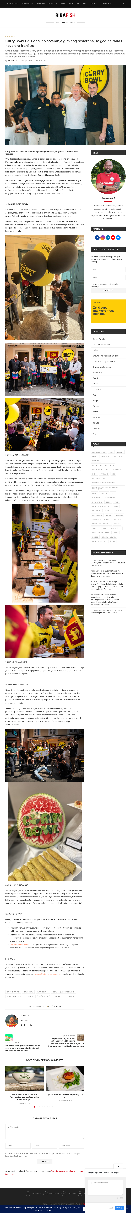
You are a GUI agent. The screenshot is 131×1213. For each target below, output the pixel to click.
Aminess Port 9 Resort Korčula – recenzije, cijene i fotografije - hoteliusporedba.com (104, 597)
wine (116, 533)
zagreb (95, 537)
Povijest (105, 4)
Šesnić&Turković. (43, 996)
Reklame (96, 417)
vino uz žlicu (116, 528)
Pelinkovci (74, 4)
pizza (116, 506)
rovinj (108, 515)
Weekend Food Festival (101, 533)
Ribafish (11, 60)
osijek (108, 502)
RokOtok (52, 4)
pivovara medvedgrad (100, 506)
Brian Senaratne (13, 992)
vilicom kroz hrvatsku (101, 524)
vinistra (95, 528)
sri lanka (58, 996)
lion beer (29, 996)
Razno (94, 4)
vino (104, 528)
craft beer (105, 456)
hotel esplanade (98, 478)
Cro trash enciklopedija (102, 344)
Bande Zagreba (99, 339)
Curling (95, 350)
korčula (104, 493)
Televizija (96, 428)
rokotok (118, 511)
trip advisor (70, 996)
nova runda (97, 502)
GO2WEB (84, 1204)
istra (94, 493)
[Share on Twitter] (54, 1006)
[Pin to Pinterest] (57, 1006)
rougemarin (97, 515)
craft (94, 456)
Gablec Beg (12, 4)
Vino (85, 4)
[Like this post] (49, 1006)
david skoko (118, 456)
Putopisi (41, 4)
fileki (94, 474)
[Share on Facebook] (52, 1006)
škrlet (112, 541)
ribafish (107, 511)
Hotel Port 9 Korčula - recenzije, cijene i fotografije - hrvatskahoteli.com (107, 582)
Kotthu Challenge (14, 996)
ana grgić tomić (98, 452)
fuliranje (104, 474)
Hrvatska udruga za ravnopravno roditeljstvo (105, 488)
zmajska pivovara (109, 537)
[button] (9, 1086)
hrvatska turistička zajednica (103, 483)
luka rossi (96, 497)
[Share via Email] (60, 1006)
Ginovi (95, 378)
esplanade (117, 470)
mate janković (110, 497)
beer (111, 452)
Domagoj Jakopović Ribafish (63, 992)
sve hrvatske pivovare (100, 519)
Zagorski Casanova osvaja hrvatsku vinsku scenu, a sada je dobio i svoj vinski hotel (107, 573)
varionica (117, 519)
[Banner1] (108, 311)
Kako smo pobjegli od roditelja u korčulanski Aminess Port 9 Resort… (107, 586)
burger (120, 452)
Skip (111, 1208)
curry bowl (28, 992)
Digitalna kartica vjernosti (20, 944)
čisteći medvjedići (99, 541)
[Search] (124, 3)
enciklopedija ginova (100, 470)
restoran (96, 511)
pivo (116, 502)
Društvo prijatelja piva (102, 367)
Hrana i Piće (27, 4)
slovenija (119, 515)
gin (113, 474)
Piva (63, 4)
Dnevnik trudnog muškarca (104, 361)
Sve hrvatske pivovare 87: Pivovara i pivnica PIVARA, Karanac (107, 611)
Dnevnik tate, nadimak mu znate (106, 356)
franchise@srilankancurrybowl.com (48, 974)
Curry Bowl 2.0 (43, 992)
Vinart (116, 524)
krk (113, 493)
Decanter (96, 461)
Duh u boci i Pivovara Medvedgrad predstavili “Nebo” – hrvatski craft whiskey (108, 563)
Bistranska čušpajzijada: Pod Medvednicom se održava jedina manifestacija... (24, 1096)
